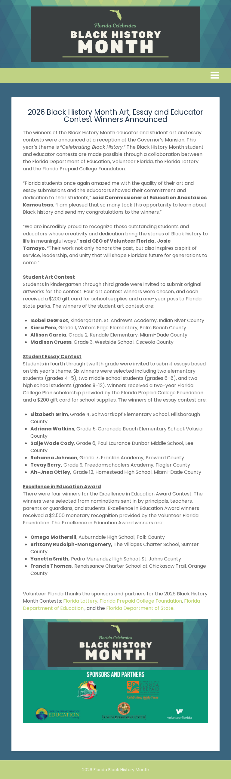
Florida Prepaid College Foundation (141, 600)
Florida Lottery (80, 600)
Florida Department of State (140, 608)
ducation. (74, 608)
